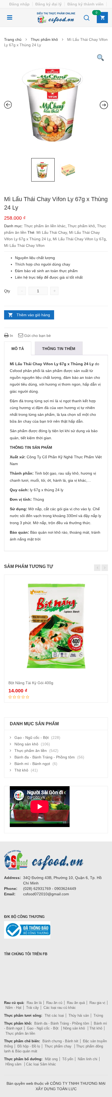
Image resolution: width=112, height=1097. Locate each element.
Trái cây (32, 1008)
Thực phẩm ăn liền (30, 750)
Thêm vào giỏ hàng (33, 315)
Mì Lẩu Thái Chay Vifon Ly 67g (79, 239)
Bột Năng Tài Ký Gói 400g (30, 683)
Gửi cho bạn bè (37, 335)
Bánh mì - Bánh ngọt (32, 763)
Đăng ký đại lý (48, 4)
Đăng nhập (19, 4)
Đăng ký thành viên (85, 4)
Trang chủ (12, 39)
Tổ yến (67, 1059)
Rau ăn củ (54, 1003)
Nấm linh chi (87, 1059)
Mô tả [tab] (17, 348)
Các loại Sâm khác (41, 1064)
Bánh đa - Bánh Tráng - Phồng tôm (44, 757)
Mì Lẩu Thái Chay (51, 232)
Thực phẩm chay (59, 1046)
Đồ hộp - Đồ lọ (28, 1046)
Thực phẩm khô (44, 39)
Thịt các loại (54, 1015)
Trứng (98, 1015)
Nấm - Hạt (13, 1008)
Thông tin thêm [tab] (58, 348)
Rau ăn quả (76, 1003)
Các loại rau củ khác (59, 1008)
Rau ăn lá (34, 1003)
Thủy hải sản (79, 1015)
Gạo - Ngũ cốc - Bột (31, 737)
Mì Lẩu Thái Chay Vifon (24, 245)
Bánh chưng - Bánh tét (60, 1041)
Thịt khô (21, 770)
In (11, 335)
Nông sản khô (26, 744)
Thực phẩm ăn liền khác (45, 226)
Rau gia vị (97, 1003)
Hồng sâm (14, 1064)
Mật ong (51, 1059)
